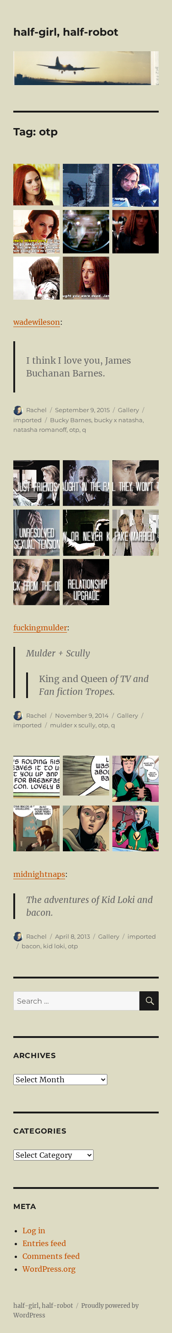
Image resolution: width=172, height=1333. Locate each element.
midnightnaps (39, 874)
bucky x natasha (118, 420)
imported (27, 420)
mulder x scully (72, 725)
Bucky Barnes (70, 420)
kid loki (54, 946)
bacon (31, 946)
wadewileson (36, 322)
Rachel (36, 410)
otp (74, 429)
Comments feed (51, 1256)
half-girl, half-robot (65, 32)
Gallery (128, 410)
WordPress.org (49, 1269)
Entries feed (44, 1243)
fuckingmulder (40, 627)
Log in (33, 1230)
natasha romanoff (40, 429)
